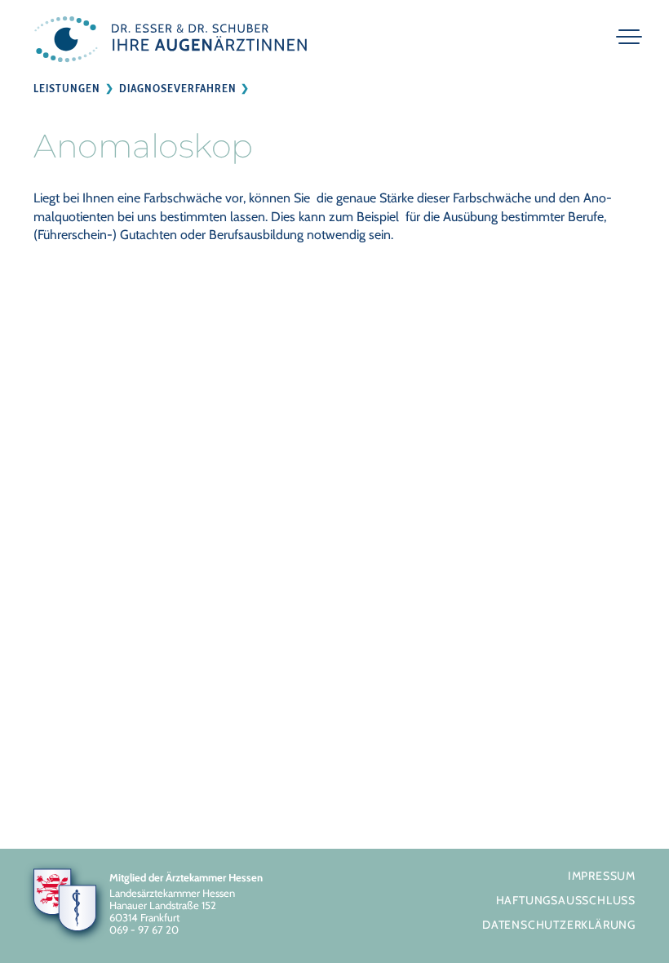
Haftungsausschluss (566, 900)
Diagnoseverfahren (178, 88)
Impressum (602, 875)
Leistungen (66, 88)
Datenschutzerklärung (559, 924)
